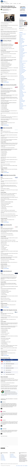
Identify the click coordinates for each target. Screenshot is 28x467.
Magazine (20, 3)
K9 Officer (21, 81)
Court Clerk (21, 47)
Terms (23, 465)
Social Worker (21, 103)
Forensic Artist (21, 66)
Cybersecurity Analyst (22, 55)
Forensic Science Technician (23, 70)
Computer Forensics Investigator (23, 45)
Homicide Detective (22, 77)
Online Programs (7, 3)
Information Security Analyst (23, 78)
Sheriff (20, 102)
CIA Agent (21, 43)
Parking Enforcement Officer (23, 92)
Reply (1, 408)
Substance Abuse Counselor (23, 105)
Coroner (21, 44)
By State (11, 3)
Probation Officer (22, 96)
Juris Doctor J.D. (12, 455)
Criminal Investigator (22, 53)
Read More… (20, 26)
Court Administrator (22, 50)
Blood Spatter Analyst (22, 39)
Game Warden (21, 75)
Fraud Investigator (22, 72)
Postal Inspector (21, 94)
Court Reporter (21, 51)
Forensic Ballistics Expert (22, 67)
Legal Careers (2, 3)
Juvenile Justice (21, 80)
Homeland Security (22, 76)
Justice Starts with (23, 7)
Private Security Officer (22, 100)
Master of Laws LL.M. (13, 456)
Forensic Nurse (21, 68)
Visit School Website (6, 172)
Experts (19, 465)
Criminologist (21, 54)
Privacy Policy (25, 465)
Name (7, 446)
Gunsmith (21, 73)
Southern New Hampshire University (10, 374)
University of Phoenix (8, 361)
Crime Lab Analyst (22, 48)
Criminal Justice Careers (5, 9)
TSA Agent (21, 107)
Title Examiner (21, 106)
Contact (21, 465)
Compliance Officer (22, 46)
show (7, 12)
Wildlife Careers (21, 108)
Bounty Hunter (21, 40)
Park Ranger (21, 91)
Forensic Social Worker (22, 71)
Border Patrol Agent (22, 41)
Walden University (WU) (8, 365)
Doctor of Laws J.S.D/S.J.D (13, 457)
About (17, 465)
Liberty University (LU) (8, 372)
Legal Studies (12, 454)
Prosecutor (21, 97)
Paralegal (2, 454)
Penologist (21, 98)
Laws (17, 3)
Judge (20, 74)
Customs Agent (21, 56)
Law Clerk (21, 82)
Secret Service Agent (22, 101)
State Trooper (21, 104)
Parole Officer (21, 93)
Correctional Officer (22, 49)
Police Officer (21, 99)
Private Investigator (22, 95)
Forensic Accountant (22, 65)
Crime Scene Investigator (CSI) (23, 52)
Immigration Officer (22, 79)
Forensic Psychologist (22, 69)
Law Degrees (14, 3)
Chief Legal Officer (22, 42)
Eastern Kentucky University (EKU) (10, 363)
